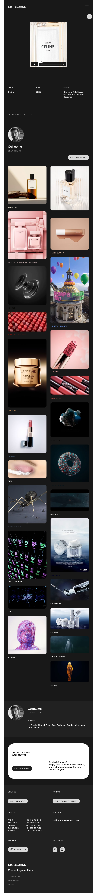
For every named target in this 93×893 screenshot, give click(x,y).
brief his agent (22, 768)
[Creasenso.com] (17, 7)
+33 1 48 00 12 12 (33, 820)
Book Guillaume (78, 157)
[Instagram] (55, 849)
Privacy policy (13, 880)
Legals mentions (14, 876)
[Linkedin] (62, 849)
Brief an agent (17, 801)
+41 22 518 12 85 (33, 825)
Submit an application (66, 801)
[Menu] (86, 6)
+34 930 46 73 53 (33, 828)
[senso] (2, 7)
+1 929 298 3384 (33, 823)
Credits (11, 884)
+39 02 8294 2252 (34, 831)
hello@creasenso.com (66, 820)
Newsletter (20, 850)
